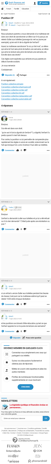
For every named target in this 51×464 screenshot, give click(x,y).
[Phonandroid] (38, 461)
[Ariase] (13, 461)
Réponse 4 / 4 (6, 311)
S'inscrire (25, 387)
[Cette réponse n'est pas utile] (24, 150)
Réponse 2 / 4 (6, 202)
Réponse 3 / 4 (6, 281)
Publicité (4, 431)
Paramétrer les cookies (42, 431)
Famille (16, 9)
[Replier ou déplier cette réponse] (49, 112)
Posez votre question (33, 338)
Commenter (9, 150)
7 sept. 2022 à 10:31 (15, 289)
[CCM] (38, 451)
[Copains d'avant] (13, 456)
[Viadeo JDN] (38, 456)
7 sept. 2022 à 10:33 (23, 25)
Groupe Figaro (43, 433)
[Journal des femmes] (13, 446)
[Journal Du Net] (38, 446)
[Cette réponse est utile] (17, 150)
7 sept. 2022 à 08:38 (15, 120)
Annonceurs (34, 433)
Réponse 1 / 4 (6, 112)
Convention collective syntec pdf (14, 90)
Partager (23, 75)
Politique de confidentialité (26, 431)
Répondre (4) (10, 75)
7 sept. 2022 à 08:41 (15, 210)
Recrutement (12, 431)
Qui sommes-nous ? (10, 428)
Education (25, 9)
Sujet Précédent (9, 14)
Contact (13, 433)
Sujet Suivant (43, 14)
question (45, 3)
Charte (19, 433)
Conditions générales (34, 428)
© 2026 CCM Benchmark (25, 435)
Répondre (17, 338)
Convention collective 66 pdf (12, 93)
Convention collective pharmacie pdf (16, 87)
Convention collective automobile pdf (16, 99)
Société (44, 428)
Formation (25, 433)
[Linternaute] (13, 451)
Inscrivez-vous (22, 428)
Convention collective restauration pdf (16, 96)
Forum (8, 9)
